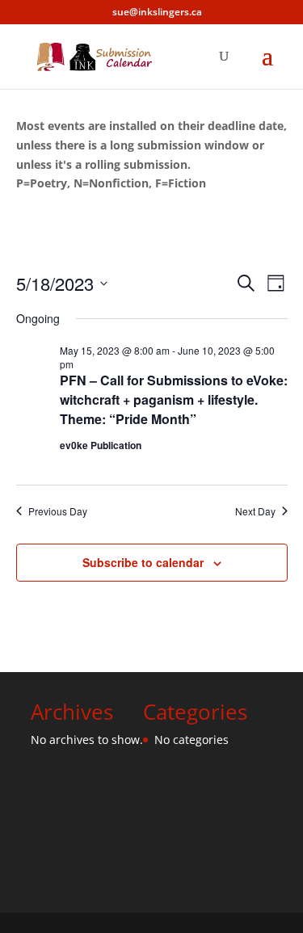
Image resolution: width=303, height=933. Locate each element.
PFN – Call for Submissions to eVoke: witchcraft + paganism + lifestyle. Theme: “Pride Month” (174, 399)
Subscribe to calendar (143, 562)
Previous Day (57, 511)
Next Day (255, 511)
